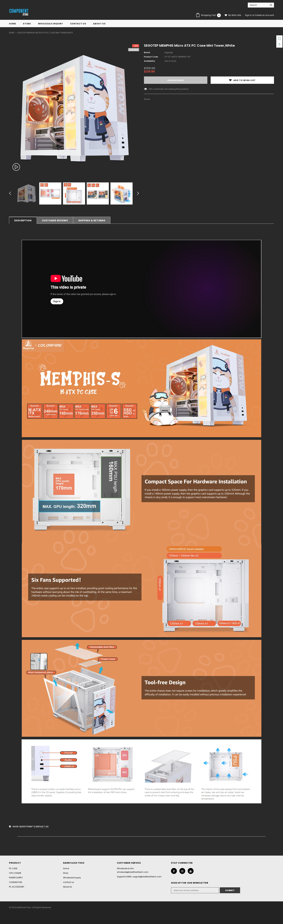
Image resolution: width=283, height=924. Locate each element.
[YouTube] (191, 871)
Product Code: (151, 56)
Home (11, 32)
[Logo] (19, 12)
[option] (74, 109)
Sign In (248, 15)
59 (150, 89)
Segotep (168, 52)
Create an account (264, 15)
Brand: (147, 52)
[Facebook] (174, 871)
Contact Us (41, 826)
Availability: (149, 61)
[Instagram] (182, 871)
